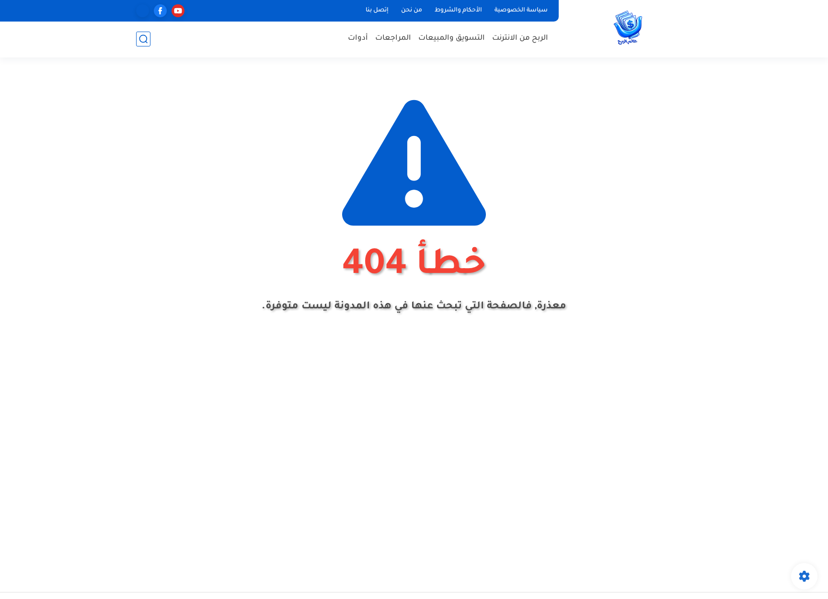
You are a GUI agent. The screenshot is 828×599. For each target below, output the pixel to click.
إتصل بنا (377, 10)
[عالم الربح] (627, 28)
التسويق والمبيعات (451, 38)
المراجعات (393, 38)
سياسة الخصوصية (521, 10)
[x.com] (142, 10)
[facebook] (160, 10)
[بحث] (143, 39)
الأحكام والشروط (458, 10)
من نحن (411, 10)
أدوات (358, 38)
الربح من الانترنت (520, 38)
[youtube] (178, 10)
